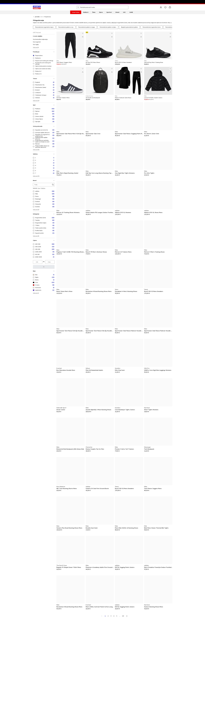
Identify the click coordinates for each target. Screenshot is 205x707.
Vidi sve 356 (36, 149)
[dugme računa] (161, 7)
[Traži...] (78, 7)
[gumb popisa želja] (165, 7)
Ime (39, 188)
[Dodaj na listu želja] (82, 33)
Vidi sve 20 (36, 293)
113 (123, 616)
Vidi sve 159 (36, 100)
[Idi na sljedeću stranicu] (127, 616)
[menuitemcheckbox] (44, 82)
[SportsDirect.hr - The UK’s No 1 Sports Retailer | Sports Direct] (37, 7)
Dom (42, 16)
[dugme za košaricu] (170, 7)
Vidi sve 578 (36, 176)
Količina (43, 188)
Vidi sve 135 (36, 236)
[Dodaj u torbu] (82, 37)
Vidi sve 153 (36, 209)
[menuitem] (75, 12)
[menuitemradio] (44, 55)
